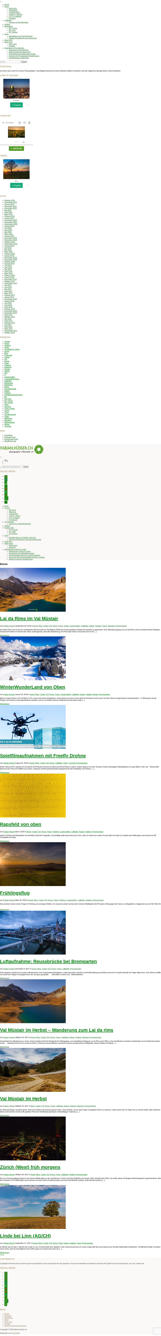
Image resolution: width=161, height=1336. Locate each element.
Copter (7, 357)
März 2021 (8, 214)
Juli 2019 (8, 248)
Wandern (7, 420)
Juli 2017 (8, 285)
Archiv (6, 351)
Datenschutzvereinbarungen (20, 52)
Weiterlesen (4, 635)
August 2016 (9, 301)
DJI (5, 359)
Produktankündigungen (13, 395)
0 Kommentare (121, 626)
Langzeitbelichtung (11, 379)
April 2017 (8, 291)
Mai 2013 (8, 319)
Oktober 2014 (9, 317)
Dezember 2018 (10, 258)
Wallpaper (8, 418)
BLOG (6, 5)
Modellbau (8, 26)
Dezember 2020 (10, 220)
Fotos (6, 7)
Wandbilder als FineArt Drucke (21, 36)
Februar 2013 (9, 323)
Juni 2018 (8, 267)
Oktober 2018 (9, 262)
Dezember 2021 (10, 206)
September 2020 (10, 224)
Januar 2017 (9, 297)
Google (7, 369)
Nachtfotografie (10, 389)
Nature (7, 391)
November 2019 (10, 240)
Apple (6, 347)
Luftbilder (8, 20)
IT (5, 375)
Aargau (7, 341)
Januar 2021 (9, 218)
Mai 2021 (8, 210)
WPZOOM (16, 1333)
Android (7, 345)
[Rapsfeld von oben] (33, 817)
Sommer (7, 407)
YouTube (7, 426)
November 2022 (10, 202)
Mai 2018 (8, 269)
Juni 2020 (8, 230)
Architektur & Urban (12, 349)
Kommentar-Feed (11, 439)
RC (5, 397)
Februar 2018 (9, 275)
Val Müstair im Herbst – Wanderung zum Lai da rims (56, 1030)
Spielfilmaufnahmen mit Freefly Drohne (43, 755)
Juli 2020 (8, 228)
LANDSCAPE (14, 12)
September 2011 (10, 331)
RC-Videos (13, 32)
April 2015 (8, 315)
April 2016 (8, 307)
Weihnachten (9, 422)
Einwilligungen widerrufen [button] (19, 58)
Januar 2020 (9, 236)
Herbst (7, 371)
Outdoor (7, 393)
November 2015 (10, 313)
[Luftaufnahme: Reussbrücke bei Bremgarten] (33, 954)
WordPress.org (10, 441)
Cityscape (8, 355)
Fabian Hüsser (9, 626)
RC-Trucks (13, 28)
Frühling (7, 365)
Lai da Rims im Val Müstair (29, 618)
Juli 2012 (8, 325)
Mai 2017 (8, 289)
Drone (6, 361)
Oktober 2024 (9, 200)
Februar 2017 (9, 295)
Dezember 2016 (10, 299)
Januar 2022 (9, 204)
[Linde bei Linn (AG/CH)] (33, 1228)
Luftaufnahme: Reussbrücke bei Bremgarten (48, 961)
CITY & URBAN (15, 16)
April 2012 (8, 327)
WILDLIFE (13, 9)
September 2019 (10, 244)
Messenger (8, 383)
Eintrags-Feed (9, 437)
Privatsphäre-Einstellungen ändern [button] (22, 54)
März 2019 (8, 252)
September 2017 (10, 283)
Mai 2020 (8, 232)
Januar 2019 (9, 256)
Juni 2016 (8, 305)
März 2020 (8, 234)
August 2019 (9, 246)
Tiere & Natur (9, 409)
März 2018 (8, 273)
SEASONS (13, 11)
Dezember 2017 (10, 279)
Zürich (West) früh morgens (30, 1167)
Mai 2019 (8, 250)
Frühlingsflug (15, 892)
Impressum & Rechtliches (14, 48)
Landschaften (9, 377)
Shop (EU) (8, 40)
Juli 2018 (8, 265)
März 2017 (8, 293)
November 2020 (10, 222)
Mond (6, 387)
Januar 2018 (9, 277)
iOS (5, 373)
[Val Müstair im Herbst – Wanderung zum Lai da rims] (33, 1022)
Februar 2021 (9, 216)
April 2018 (8, 271)
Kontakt (12, 46)
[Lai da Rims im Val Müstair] (33, 611)
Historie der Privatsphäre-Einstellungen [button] (24, 56)
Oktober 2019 (9, 242)
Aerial (6, 343)
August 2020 (9, 226)
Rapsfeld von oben (20, 824)
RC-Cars (12, 30)
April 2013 (8, 321)
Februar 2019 (9, 254)
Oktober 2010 (9, 333)
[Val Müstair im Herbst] (33, 1091)
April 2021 (8, 212)
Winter (6, 424)
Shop (6, 34)
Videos (7, 24)
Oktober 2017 (9, 281)
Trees (6, 412)
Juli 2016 (8, 303)
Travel (6, 410)
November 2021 (10, 208)
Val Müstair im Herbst (23, 1098)
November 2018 (10, 260)
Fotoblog (12, 18)
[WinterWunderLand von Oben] (33, 680)
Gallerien (8, 367)
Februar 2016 (9, 309)
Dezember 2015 (10, 311)
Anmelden (8, 435)
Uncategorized (10, 414)
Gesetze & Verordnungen (18, 22)
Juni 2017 (8, 287)
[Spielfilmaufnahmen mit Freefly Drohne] (33, 748)
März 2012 (8, 329)
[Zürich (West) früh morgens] (33, 1160)
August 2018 (9, 264)
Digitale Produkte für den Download (22, 38)
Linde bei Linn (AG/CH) (25, 1235)
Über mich (8, 42)
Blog (6, 353)
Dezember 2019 (10, 238)
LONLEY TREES (15, 14)
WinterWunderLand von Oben (32, 687)
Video (6, 416)
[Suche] (1, 467)
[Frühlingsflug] (33, 885)
